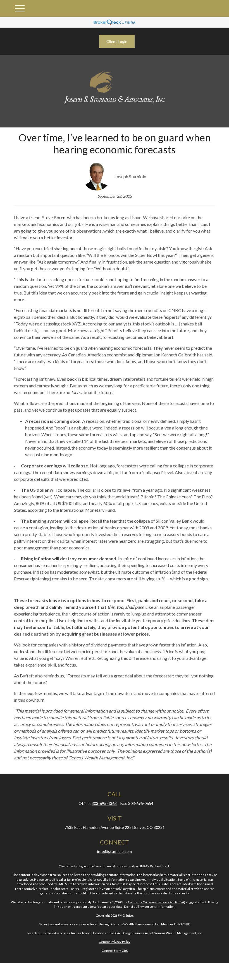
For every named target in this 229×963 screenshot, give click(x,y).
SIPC (187, 924)
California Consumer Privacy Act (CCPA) (156, 902)
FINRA (178, 924)
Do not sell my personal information (149, 906)
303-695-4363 (104, 803)
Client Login (116, 41)
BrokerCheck (160, 866)
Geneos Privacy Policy (114, 941)
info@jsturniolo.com (114, 851)
